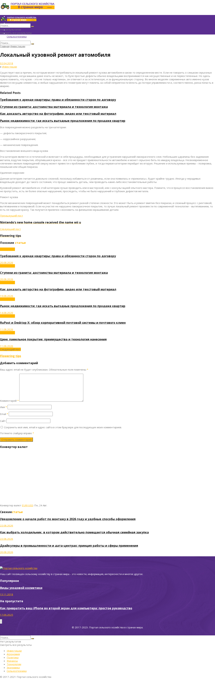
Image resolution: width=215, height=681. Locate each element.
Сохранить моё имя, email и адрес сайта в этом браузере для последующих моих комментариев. (63, 427)
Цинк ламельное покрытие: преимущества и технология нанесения (53, 339)
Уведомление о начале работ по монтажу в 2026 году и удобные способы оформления (68, 519)
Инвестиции (17, 46)
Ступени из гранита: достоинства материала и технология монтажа (54, 107)
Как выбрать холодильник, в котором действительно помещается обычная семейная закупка (74, 532)
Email (4, 414)
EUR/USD (27, 505)
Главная (5, 46)
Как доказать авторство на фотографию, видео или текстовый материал (58, 114)
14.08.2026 (6, 312)
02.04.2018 (6, 63)
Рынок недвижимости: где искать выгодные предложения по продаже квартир (62, 121)
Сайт (3, 421)
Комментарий (9, 400)
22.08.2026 (6, 525)
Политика (12, 657)
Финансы (12, 660)
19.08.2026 (6, 296)
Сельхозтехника (17, 36)
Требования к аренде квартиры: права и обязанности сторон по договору (58, 100)
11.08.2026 (6, 329)
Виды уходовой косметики (21, 588)
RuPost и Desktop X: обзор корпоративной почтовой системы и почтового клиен (63, 323)
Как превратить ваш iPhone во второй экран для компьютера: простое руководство (66, 608)
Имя (3, 407)
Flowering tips (10, 356)
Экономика (13, 667)
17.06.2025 (6, 614)
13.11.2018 (6, 594)
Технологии (14, 664)
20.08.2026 (6, 262)
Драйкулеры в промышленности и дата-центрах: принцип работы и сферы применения (69, 546)
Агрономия (13, 654)
